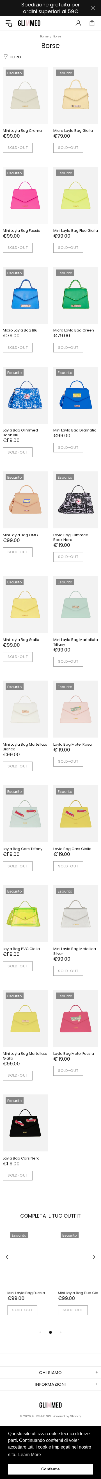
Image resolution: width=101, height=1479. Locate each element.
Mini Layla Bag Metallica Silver (74, 951)
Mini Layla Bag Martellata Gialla (25, 1056)
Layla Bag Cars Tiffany (22, 848)
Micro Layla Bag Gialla (73, 130)
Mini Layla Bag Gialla (21, 639)
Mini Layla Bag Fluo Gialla (75, 230)
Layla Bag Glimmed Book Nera (70, 537)
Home (44, 37)
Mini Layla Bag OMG (20, 535)
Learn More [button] (29, 1454)
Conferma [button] (50, 1469)
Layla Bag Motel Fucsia (73, 1053)
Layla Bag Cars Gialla (72, 848)
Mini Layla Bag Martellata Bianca (25, 747)
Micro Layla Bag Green (73, 330)
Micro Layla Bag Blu (20, 330)
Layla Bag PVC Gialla (21, 948)
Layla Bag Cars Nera (21, 1158)
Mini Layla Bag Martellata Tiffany (75, 642)
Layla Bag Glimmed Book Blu (20, 432)
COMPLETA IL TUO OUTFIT (50, 1216)
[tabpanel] (25, 1279)
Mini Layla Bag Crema (22, 130)
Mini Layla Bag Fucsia (21, 230)
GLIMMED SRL (29, 23)
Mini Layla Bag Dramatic (74, 430)
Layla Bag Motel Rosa (72, 744)
